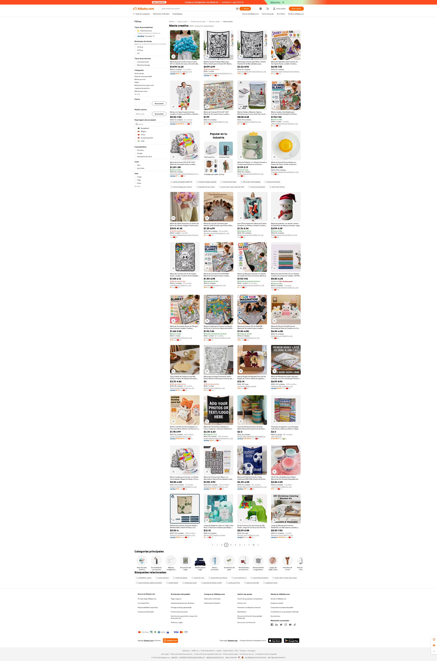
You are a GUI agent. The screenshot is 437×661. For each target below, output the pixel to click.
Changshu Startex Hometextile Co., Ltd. (285, 172)
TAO (236, 651)
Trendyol (243, 651)
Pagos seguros (176, 599)
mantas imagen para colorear (182, 187)
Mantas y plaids (214, 21)
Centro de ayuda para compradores (249, 599)
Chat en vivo (241, 603)
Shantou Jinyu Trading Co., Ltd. (248, 535)
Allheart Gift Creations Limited (214, 535)
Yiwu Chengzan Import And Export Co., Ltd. (218, 73)
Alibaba (171, 21)
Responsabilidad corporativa (148, 607)
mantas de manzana (273, 182)
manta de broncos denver (219, 578)
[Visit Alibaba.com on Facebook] (272, 624)
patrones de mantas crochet (212, 583)
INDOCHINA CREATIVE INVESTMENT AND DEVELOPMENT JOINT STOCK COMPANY (252, 436)
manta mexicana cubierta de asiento (150, 583)
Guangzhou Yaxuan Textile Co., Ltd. (216, 487)
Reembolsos (241, 612)
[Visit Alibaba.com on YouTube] (290, 624)
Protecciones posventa (179, 612)
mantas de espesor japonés (207, 182)
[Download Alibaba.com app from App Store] (275, 640)
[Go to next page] (258, 545)
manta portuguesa (181, 578)
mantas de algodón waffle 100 (182, 182)
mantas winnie (173, 583)
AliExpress (186, 651)
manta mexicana (163, 578)
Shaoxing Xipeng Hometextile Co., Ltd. (183, 487)
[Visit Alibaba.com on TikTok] (294, 624)
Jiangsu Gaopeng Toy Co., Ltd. (180, 436)
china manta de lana (278, 187)
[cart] (268, 9)
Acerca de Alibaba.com (146, 594)
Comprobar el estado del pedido (282, 607)
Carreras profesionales (146, 612)
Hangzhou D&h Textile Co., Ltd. (282, 386)
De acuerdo (159, 104)
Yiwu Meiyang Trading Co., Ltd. (180, 285)
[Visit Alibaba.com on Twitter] (281, 624)
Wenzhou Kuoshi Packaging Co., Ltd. (216, 233)
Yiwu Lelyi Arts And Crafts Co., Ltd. (182, 388)
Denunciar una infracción (246, 622)
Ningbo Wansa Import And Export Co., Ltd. (218, 438)
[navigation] (150, 283)
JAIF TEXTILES (276, 436)
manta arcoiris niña (252, 583)
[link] (434, 639)
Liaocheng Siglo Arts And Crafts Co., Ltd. (251, 71)
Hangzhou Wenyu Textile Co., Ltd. (249, 122)
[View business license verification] (239, 657)
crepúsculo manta (271, 583)
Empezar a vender (277, 603)
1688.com (195, 651)
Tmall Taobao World (207, 651)
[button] (237, 8)
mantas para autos (190, 583)
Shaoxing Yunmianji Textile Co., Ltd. (216, 122)
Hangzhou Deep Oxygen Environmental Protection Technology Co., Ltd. (286, 71)
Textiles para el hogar (198, 21)
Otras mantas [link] (228, 21)
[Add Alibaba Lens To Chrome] (170, 640)
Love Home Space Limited (246, 386)
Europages (251, 651)
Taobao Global (228, 651)
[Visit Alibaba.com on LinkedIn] (276, 624)
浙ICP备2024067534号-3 (277, 657)
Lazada (218, 651)
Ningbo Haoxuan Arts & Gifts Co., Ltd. (250, 174)
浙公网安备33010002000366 (255, 657)
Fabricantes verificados (212, 599)
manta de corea (199, 578)
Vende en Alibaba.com (278, 599)
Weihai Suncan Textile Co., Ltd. (281, 336)
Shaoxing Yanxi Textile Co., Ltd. (214, 388)
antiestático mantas (144, 578)
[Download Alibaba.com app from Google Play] (291, 640)
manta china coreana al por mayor (286, 578)
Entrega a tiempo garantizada (181, 607)
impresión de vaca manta (207, 187)
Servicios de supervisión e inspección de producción (184, 617)
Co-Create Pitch (143, 603)
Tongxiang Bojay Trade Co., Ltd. (181, 71)
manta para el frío (234, 583)
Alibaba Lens (148, 640)
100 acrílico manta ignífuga (251, 182)
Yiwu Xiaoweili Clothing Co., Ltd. (215, 285)
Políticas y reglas (177, 622)
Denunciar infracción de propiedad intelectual (249, 617)
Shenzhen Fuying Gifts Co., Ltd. (181, 122)
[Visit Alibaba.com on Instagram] (285, 624)
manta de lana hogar (229, 182)
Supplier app (233, 640)
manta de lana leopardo (260, 578)
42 (253, 545)
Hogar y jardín (182, 21)
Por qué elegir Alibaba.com (147, 599)
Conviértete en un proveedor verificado (285, 612)
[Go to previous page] (213, 545)
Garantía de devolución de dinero (182, 603)
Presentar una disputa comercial (248, 607)
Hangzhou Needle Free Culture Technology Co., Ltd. (185, 235)
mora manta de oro (240, 578)
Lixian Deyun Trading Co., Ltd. (281, 487)
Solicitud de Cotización (212, 603)
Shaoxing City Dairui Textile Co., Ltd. (182, 535)
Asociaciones (275, 616)
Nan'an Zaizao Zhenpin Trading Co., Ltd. (285, 287)
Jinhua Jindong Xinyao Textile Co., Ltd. (284, 124)
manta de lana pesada (258, 187)
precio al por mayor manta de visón (232, 187)
